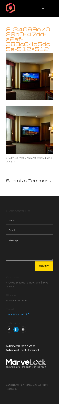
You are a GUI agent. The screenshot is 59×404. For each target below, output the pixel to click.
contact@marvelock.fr (18, 314)
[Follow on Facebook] (9, 329)
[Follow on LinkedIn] (16, 329)
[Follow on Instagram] (23, 329)
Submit (44, 266)
